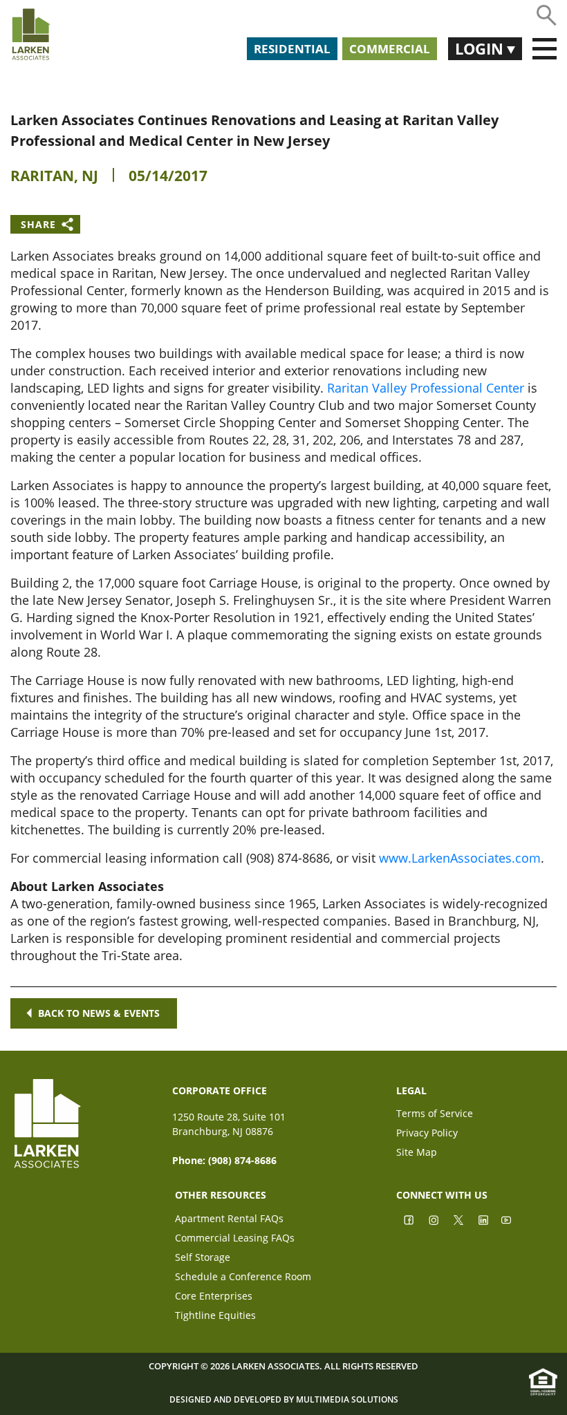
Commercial (389, 49)
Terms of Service (434, 1114)
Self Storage (202, 1258)
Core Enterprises (213, 1297)
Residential (292, 49)
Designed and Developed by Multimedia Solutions (283, 1399)
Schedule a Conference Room (243, 1278)
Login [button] (481, 48)
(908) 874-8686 (242, 1160)
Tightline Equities (215, 1316)
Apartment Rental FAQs (229, 1220)
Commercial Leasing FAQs (235, 1239)
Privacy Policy (427, 1134)
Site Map (416, 1153)
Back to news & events (99, 1013)
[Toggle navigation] (544, 49)
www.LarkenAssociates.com (460, 858)
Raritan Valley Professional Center (425, 387)
